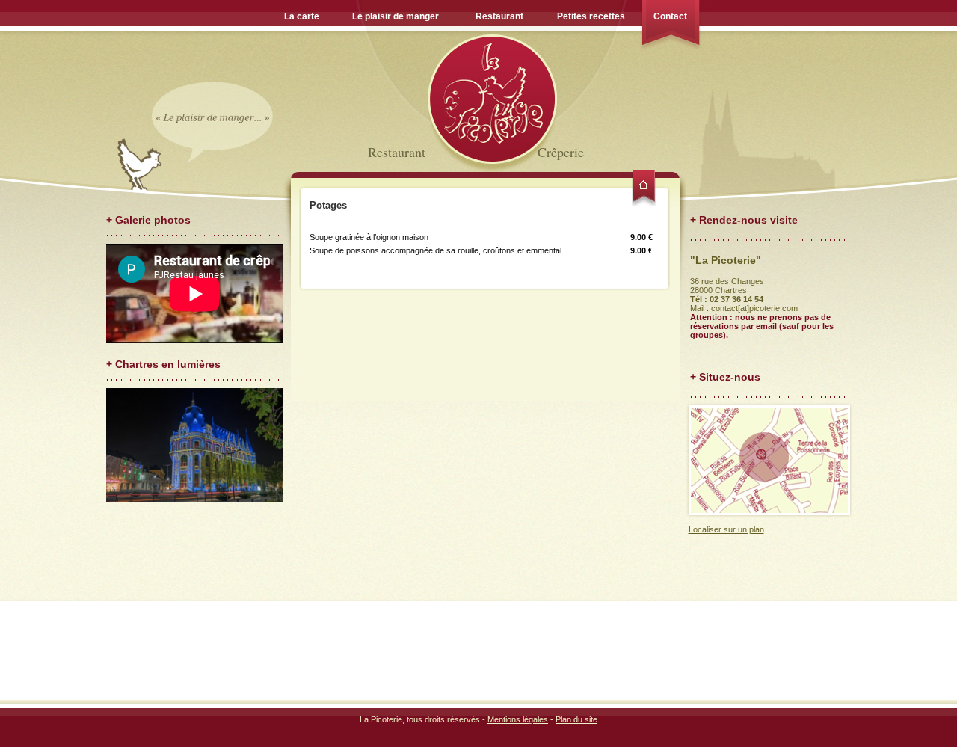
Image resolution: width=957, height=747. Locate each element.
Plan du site (576, 719)
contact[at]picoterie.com (754, 308)
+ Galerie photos (148, 220)
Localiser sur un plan (726, 529)
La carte (301, 16)
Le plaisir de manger (395, 16)
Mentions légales (517, 719)
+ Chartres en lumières (163, 364)
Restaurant (499, 16)
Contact (670, 16)
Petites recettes (591, 16)
